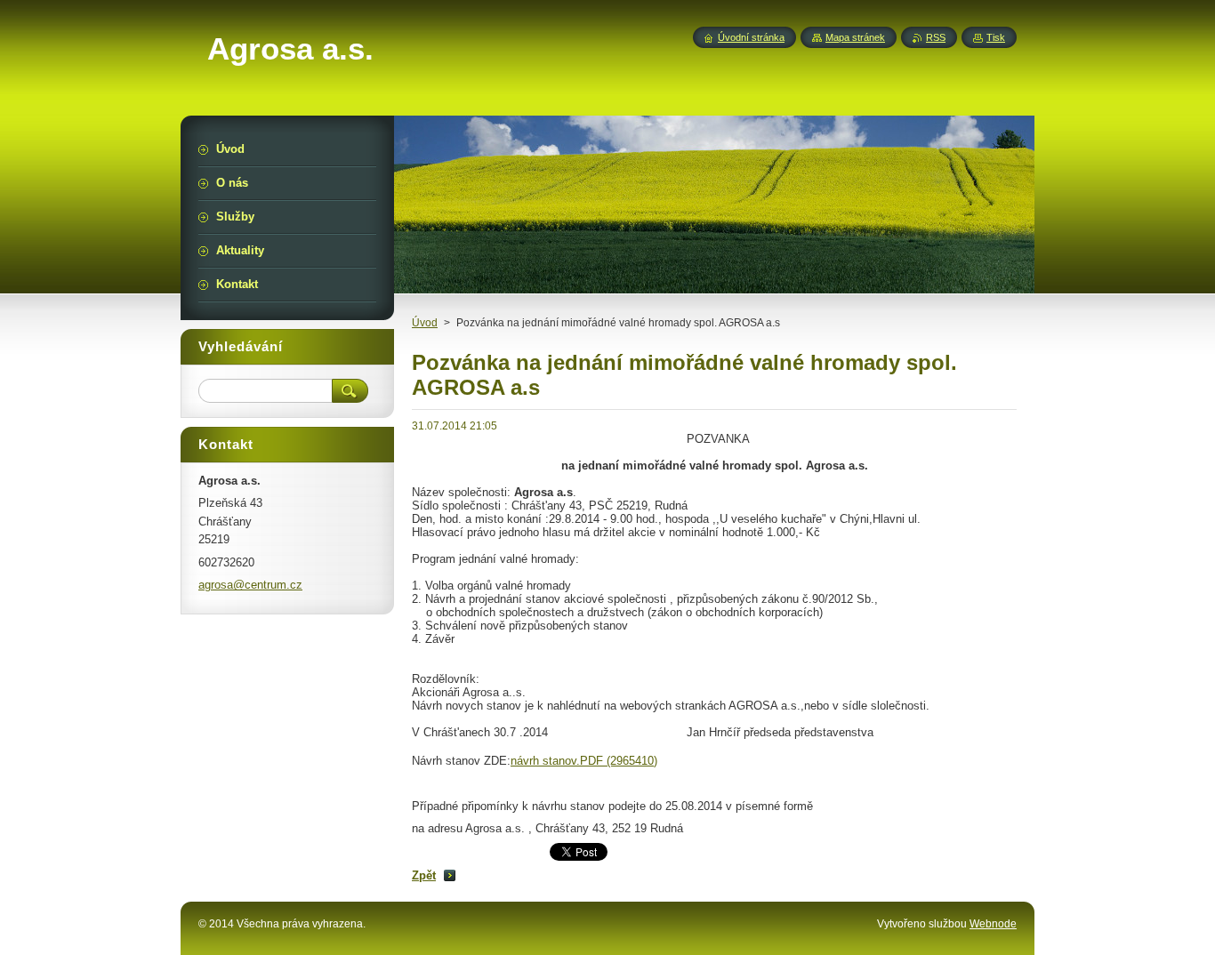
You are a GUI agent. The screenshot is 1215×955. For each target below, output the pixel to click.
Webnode (993, 924)
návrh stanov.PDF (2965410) (584, 760)
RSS (935, 37)
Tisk (995, 37)
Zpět (424, 875)
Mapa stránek (855, 37)
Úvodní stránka (751, 37)
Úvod (425, 322)
